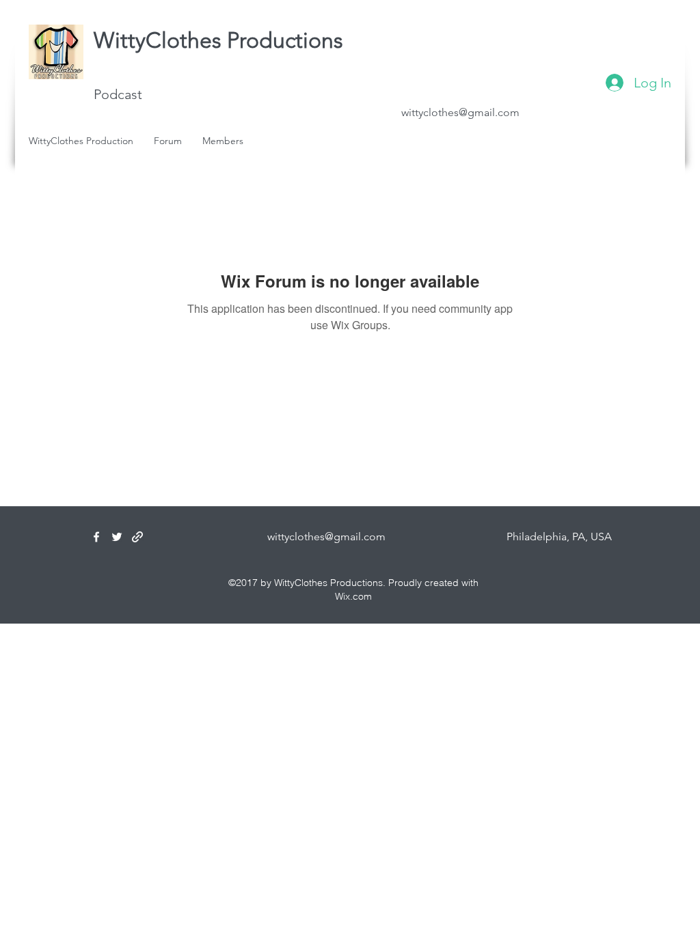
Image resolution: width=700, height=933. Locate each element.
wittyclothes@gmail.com (460, 112)
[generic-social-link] (137, 537)
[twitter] (117, 537)
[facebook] (96, 537)
